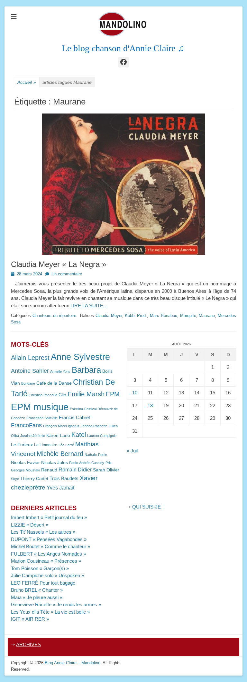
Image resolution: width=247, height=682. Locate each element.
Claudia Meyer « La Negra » (58, 264)
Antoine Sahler (30, 371)
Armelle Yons (60, 371)
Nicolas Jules (54, 462)
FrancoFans (26, 425)
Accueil (26, 82)
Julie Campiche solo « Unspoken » (47, 575)
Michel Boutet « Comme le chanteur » (50, 546)
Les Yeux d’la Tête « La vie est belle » (50, 612)
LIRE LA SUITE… (89, 305)
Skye (15, 479)
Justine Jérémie (32, 436)
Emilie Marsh (86, 394)
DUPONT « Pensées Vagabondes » (49, 539)
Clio (62, 394)
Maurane (207, 315)
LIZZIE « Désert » (29, 525)
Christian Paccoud (43, 395)
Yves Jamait (60, 487)
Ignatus (73, 426)
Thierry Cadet (34, 478)
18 (150, 405)
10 (134, 392)
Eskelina (76, 409)
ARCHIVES (28, 644)
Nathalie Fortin (96, 455)
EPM (113, 394)
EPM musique (40, 406)
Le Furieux (22, 444)
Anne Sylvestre (80, 357)
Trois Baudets (64, 478)
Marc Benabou (163, 315)
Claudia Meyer (109, 315)
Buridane (28, 383)
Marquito (188, 315)
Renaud (49, 470)
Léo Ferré (66, 445)
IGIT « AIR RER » (30, 619)
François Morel (55, 426)
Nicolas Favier (25, 462)
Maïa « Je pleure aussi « (37, 597)
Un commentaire (66, 274)
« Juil (132, 450)
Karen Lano (58, 435)
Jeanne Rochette (94, 426)
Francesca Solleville (42, 418)
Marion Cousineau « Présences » (46, 561)
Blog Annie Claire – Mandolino (72, 662)
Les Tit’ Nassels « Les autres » (43, 532)
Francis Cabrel (74, 417)
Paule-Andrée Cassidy (86, 463)
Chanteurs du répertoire (54, 315)
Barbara (86, 369)
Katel (78, 434)
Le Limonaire (45, 445)
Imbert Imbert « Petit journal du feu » (49, 517)
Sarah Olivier (106, 470)
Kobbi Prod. (136, 315)
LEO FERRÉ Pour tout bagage (43, 583)
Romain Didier (75, 469)
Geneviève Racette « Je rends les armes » (56, 604)
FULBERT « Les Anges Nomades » (48, 554)
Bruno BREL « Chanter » (37, 590)
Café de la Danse (54, 383)
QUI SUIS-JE (146, 506)
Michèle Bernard (60, 453)
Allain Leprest (30, 357)
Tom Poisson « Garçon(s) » (40, 568)
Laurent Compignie (101, 436)
